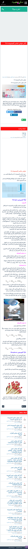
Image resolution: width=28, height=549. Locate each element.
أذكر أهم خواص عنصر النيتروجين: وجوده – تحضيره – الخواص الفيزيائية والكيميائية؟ (14, 459)
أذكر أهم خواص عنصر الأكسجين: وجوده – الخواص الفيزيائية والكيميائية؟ (15, 450)
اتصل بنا (25, 547)
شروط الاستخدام (11, 547)
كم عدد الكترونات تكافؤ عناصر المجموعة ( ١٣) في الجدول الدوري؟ (14, 492)
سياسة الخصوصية (19, 547)
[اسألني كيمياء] (17, 2)
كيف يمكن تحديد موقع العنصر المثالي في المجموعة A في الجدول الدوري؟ (14, 519)
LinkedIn (15, 114)
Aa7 (15, 506)
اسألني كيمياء (14, 514)
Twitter (11, 111)
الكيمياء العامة (8, 495)
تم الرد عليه (24, 137)
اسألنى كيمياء (16, 422)
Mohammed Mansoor (15, 497)
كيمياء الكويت (8, 421)
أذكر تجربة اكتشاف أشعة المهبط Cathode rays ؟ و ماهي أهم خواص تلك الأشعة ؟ (14, 528)
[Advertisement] (14, 26)
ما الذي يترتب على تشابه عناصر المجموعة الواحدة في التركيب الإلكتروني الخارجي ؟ (14, 502)
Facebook (19, 111)
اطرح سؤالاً (16, 9)
